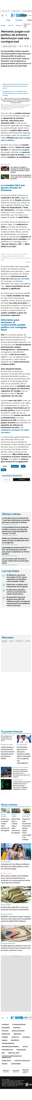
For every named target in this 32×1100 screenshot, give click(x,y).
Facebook (7, 1018)
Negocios (17, 1034)
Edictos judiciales (22, 1061)
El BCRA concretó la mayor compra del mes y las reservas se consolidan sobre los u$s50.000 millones (16, 918)
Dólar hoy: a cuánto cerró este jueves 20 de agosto (17, 585)
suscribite (23, 15)
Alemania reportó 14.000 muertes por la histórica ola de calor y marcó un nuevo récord (15, 86)
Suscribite (21, 479)
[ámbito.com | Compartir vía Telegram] (27, 46)
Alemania (19, 25)
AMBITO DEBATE (25, 1071)
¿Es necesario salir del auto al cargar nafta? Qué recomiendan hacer (15, 561)
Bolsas (11, 641)
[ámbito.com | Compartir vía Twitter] (22, 46)
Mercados (6, 1034)
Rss (3, 1053)
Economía (19, 20)
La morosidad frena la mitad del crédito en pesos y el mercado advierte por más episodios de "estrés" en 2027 (15, 530)
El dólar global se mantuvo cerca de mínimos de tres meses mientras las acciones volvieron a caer (16, 948)
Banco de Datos (18, 1031)
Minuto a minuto (7, 873)
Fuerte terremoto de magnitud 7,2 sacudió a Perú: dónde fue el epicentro (20, 176)
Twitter (3, 1017)
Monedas (4, 641)
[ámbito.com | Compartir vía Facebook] (20, 46)
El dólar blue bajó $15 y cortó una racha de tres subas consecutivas (16, 592)
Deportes (15, 1040)
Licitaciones (16, 1064)
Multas (4, 1064)
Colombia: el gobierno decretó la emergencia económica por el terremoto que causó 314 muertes (21, 773)
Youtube (21, 1017)
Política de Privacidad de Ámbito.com (12, 1056)
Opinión (5, 1037)
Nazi (23, 466)
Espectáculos (7, 1050)
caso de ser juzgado (20, 150)
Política (5, 1031)
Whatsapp (26, 1018)
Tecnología (21, 1050)
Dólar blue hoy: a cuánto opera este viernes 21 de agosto (16, 826)
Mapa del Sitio (13, 1053)
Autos (25, 1047)
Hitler (3, 470)
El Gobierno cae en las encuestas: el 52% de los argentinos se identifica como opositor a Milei (17, 578)
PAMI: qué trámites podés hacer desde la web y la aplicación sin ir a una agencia (15, 540)
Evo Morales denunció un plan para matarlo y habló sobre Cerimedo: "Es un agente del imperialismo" (24, 755)
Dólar (8, 20)
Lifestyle (15, 1037)
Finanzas (16, 1028)
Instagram (11, 1018)
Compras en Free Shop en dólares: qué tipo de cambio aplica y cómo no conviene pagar (15, 866)
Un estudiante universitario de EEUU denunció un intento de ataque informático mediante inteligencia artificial (22, 785)
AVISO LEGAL (6, 1061)
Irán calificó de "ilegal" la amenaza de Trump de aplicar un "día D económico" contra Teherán (20, 169)
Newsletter (27, 1018)
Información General (10, 1047)
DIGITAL (6, 1071)
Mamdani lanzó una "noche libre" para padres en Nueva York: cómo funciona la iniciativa (15, 93)
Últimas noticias (18, 1024)
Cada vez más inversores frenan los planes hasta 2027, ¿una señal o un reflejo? (26, 829)
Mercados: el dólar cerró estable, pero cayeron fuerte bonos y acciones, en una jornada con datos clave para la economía (15, 879)
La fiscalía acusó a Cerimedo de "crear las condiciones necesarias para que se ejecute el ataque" (16, 520)
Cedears (27, 641)
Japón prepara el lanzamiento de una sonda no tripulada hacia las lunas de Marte (8, 753)
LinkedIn (16, 1018)
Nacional (26, 1037)
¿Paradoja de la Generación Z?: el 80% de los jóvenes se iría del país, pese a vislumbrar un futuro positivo (16, 550)
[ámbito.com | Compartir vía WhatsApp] (18, 46)
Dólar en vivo (16, 11)
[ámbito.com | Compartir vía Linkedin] (25, 46)
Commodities (19, 641)
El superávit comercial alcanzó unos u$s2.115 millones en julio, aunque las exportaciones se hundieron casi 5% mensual (18, 601)
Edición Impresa (8, 1043)
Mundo (11, 25)
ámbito (3, 25)
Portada (5, 1024)
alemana (26, 200)
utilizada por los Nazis (19, 279)
